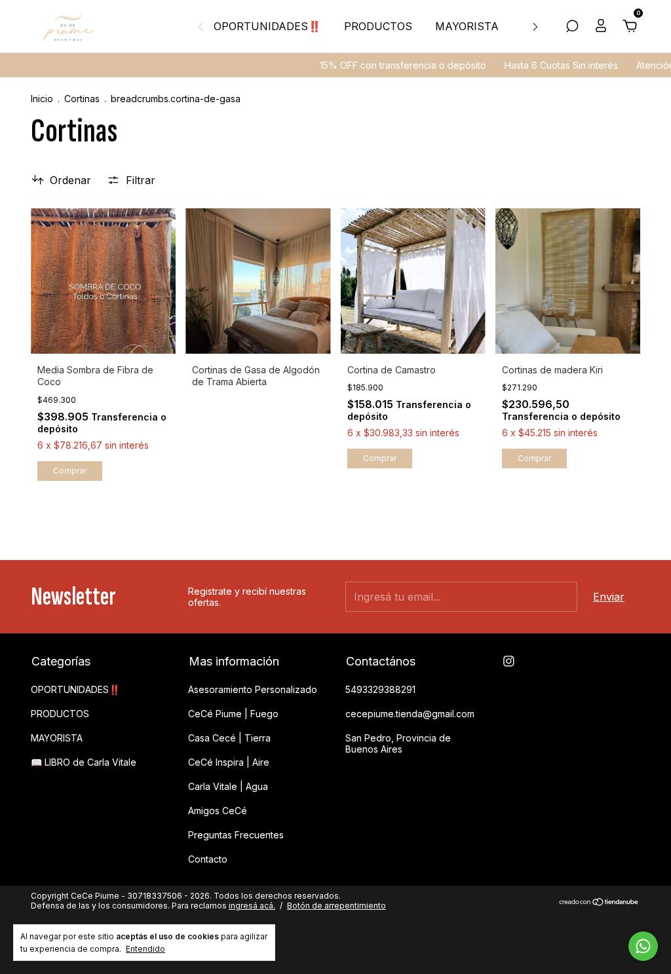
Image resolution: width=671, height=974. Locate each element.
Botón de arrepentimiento (336, 905)
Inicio (42, 98)
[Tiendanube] (599, 901)
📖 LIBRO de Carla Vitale (83, 762)
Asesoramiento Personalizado (252, 689)
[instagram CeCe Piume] (509, 661)
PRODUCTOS (378, 26)
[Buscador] (572, 27)
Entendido (145, 949)
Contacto (207, 859)
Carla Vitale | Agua (228, 786)
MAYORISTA (467, 26)
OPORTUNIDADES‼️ (267, 26)
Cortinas (82, 98)
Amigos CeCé (217, 810)
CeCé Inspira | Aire (228, 762)
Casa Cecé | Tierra (229, 737)
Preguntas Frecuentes (236, 834)
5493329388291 (380, 689)
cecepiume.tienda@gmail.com (409, 713)
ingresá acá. (252, 905)
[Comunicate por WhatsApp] (643, 946)
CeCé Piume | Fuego (233, 713)
